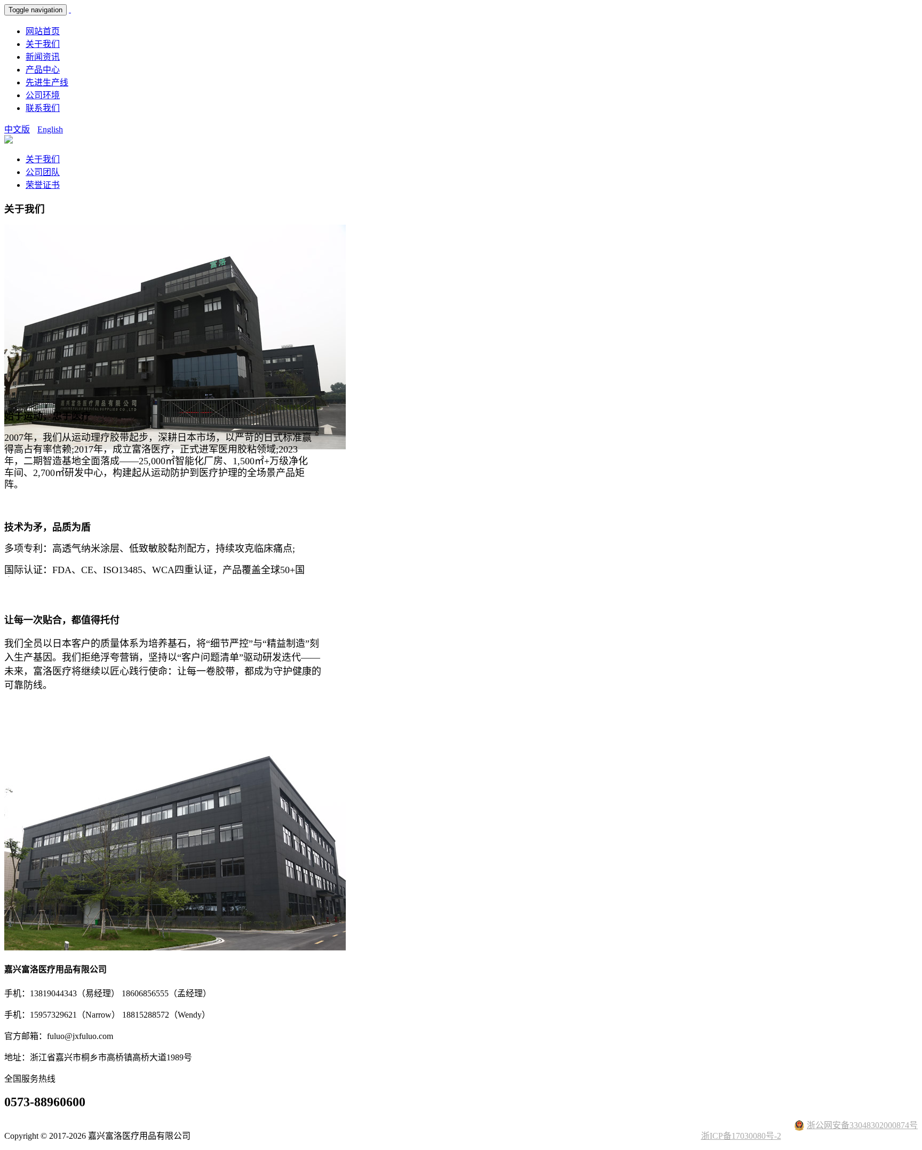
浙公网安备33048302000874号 (862, 1125)
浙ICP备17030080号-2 (741, 1135)
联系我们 (43, 108)
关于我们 (43, 44)
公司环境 (43, 95)
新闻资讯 (43, 56)
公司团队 (43, 172)
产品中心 (43, 69)
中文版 (17, 129)
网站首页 (43, 31)
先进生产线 (47, 82)
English (50, 129)
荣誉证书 (43, 184)
